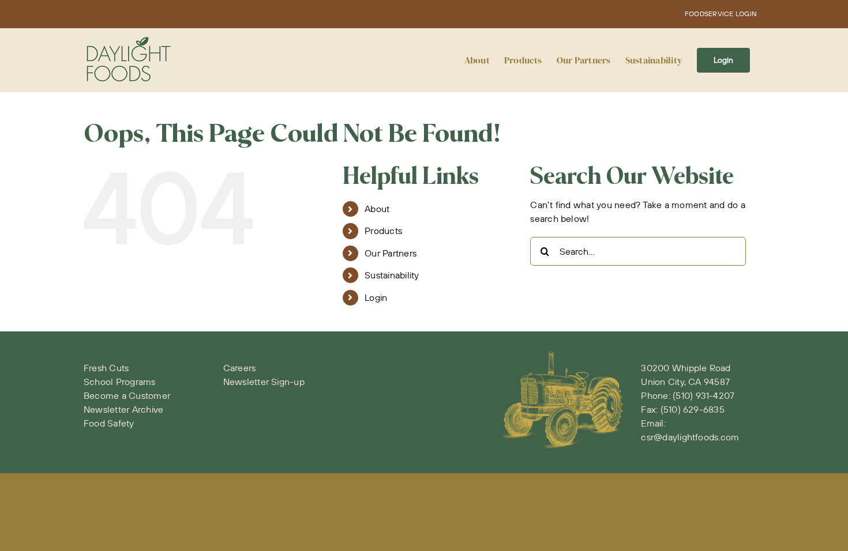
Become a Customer (127, 395)
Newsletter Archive (123, 409)
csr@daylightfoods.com (690, 437)
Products (383, 230)
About (377, 208)
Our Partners (391, 253)
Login (376, 297)
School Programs (120, 381)
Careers (239, 367)
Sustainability (392, 275)
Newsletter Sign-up (264, 381)
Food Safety (109, 423)
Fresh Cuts (106, 367)
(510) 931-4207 (703, 395)
